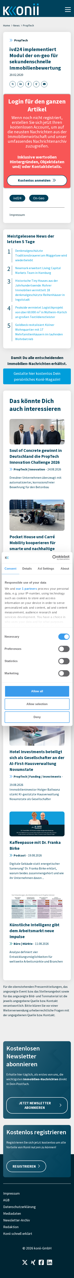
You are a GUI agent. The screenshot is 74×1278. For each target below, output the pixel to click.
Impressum (17, 215)
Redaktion (11, 1227)
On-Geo (38, 198)
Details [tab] (27, 568)
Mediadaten (12, 1213)
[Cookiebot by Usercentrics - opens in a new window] (52, 557)
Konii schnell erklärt (17, 1233)
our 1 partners (26, 588)
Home (6, 25)
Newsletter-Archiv (16, 1220)
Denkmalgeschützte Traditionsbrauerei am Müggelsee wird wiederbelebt (41, 255)
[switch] (63, 649)
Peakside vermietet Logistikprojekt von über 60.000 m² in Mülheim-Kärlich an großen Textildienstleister (41, 312)
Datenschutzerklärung (19, 1206)
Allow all (37, 691)
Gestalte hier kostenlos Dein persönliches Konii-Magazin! (37, 376)
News (16, 25)
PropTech (28, 25)
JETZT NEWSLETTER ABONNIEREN (35, 1105)
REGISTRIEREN (24, 1166)
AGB (6, 1200)
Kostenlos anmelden (34, 180)
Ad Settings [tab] (46, 568)
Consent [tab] (10, 568)
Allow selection (37, 704)
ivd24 (17, 198)
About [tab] (65, 568)
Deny (37, 717)
